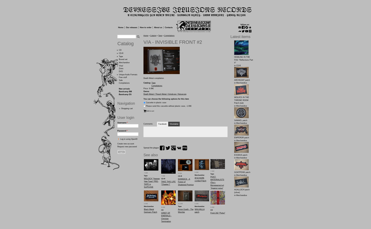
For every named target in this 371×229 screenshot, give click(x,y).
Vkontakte (174, 124)
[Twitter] (243, 31)
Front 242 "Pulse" (217, 213)
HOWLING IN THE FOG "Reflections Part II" (243, 60)
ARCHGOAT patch (242, 80)
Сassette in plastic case (156, 102)
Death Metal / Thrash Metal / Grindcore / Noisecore (164, 94)
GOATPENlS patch (242, 172)
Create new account (125, 144)
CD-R (121, 53)
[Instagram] (250, 31)
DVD (121, 71)
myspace (184, 148)
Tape (121, 56)
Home (120, 27)
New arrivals (124, 89)
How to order (145, 27)
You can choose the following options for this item (166, 99)
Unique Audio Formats (128, 74)
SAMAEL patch (240, 120)
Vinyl (121, 66)
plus (173, 148)
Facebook (162, 124)
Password (122, 131)
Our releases (131, 27)
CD (120, 50)
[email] (239, 27)
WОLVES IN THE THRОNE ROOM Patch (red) (241, 100)
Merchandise (124, 62)
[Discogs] (246, 27)
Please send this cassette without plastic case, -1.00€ (168, 106)
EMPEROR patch (241, 138)
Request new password (127, 147)
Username (122, 123)
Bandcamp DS (125, 94)
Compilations (124, 83)
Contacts (169, 27)
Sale (121, 80)
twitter (168, 148)
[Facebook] (243, 27)
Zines (121, 68)
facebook (162, 148)
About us (158, 27)
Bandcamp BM (125, 91)
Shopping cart (127, 108)
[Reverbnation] (250, 27)
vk (179, 148)
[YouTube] (246, 31)
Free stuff (123, 77)
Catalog (125, 43)
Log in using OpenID (128, 139)
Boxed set (123, 59)
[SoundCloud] (239, 31)
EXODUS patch (240, 155)
